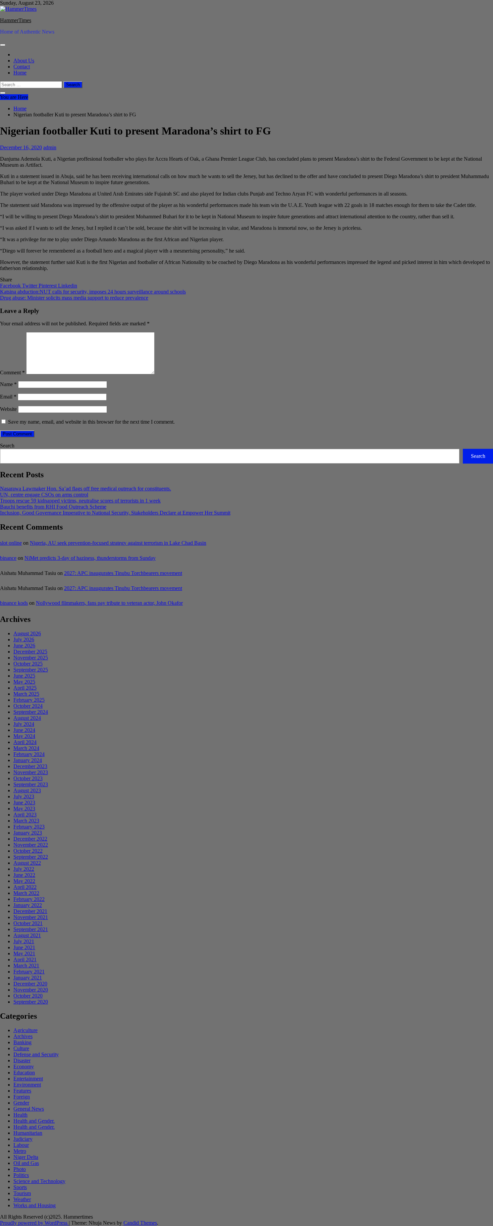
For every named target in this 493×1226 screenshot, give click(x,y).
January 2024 (27, 760)
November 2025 (30, 657)
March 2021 (26, 965)
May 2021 (24, 953)
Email (8, 396)
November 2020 (30, 990)
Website (8, 409)
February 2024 (29, 754)
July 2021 (23, 941)
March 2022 (26, 893)
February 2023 (29, 827)
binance (8, 558)
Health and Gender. (34, 1121)
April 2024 (25, 742)
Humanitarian (27, 1133)
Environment (27, 1084)
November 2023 (30, 772)
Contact (21, 66)
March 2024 (26, 748)
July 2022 (23, 869)
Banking (22, 1042)
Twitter (30, 285)
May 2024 (24, 736)
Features (22, 1091)
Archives (23, 1036)
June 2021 (24, 947)
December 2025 (30, 651)
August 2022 (27, 863)
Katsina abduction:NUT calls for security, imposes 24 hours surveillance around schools (93, 292)
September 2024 (30, 712)
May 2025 (24, 682)
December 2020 (30, 984)
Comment (12, 372)
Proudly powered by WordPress (34, 1223)
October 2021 (28, 923)
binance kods (14, 603)
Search (7, 445)
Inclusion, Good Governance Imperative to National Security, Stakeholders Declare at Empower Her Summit (115, 513)
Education (24, 1072)
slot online (11, 543)
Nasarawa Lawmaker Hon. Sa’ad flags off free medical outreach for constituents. (85, 488)
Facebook (11, 285)
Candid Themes (140, 1223)
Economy (23, 1066)
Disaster (22, 1060)
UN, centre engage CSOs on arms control (44, 494)
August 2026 (27, 633)
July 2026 (23, 639)
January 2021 (27, 977)
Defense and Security (36, 1054)
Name (8, 384)
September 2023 (30, 784)
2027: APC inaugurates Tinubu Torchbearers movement (123, 573)
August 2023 (27, 790)
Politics (21, 1175)
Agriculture (25, 1030)
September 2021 (30, 929)
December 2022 (30, 839)
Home (19, 72)
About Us (23, 60)
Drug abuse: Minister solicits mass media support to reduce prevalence (74, 298)
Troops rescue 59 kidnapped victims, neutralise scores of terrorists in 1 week (80, 500)
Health (20, 1115)
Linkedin (67, 285)
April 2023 (25, 814)
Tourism (22, 1193)
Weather (22, 1199)
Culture (21, 1048)
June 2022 (24, 875)
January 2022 (27, 905)
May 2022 (24, 881)
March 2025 (26, 694)
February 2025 (29, 700)
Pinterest (48, 285)
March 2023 (26, 820)
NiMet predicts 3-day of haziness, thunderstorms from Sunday (90, 558)
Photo (19, 1169)
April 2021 (25, 959)
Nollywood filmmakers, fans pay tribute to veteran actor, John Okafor (109, 603)
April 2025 (25, 688)
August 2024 (27, 718)
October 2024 (28, 706)
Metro (19, 1151)
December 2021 (30, 911)
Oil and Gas (26, 1163)
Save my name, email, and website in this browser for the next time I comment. (91, 422)
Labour (21, 1145)
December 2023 (30, 766)
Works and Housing (34, 1205)
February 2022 (29, 899)
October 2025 (28, 664)
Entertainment (28, 1078)
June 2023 (24, 802)
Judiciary (23, 1139)
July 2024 (23, 724)
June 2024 (24, 730)
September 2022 (30, 857)
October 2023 (28, 778)
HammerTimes (15, 20)
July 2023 (23, 796)
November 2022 (30, 845)
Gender (21, 1103)
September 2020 (30, 1002)
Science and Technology (39, 1181)
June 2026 (24, 645)
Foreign (21, 1097)
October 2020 (28, 996)
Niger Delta (25, 1157)
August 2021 (27, 935)
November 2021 (30, 917)
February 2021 (29, 971)
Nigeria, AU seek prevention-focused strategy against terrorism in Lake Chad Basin (118, 543)
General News (28, 1109)
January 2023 (27, 833)
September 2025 (30, 670)
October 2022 (28, 851)
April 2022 (25, 887)
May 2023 (24, 808)
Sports (20, 1187)
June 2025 (24, 676)
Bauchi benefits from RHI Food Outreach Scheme (53, 507)
